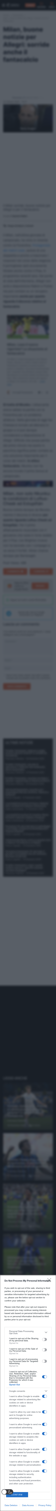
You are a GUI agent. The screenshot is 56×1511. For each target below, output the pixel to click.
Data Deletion (11, 1505)
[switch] (44, 1339)
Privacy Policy (44, 1505)
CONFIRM (17, 1495)
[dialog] (28, 1393)
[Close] (50, 1281)
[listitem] (28, 1332)
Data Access (28, 1505)
